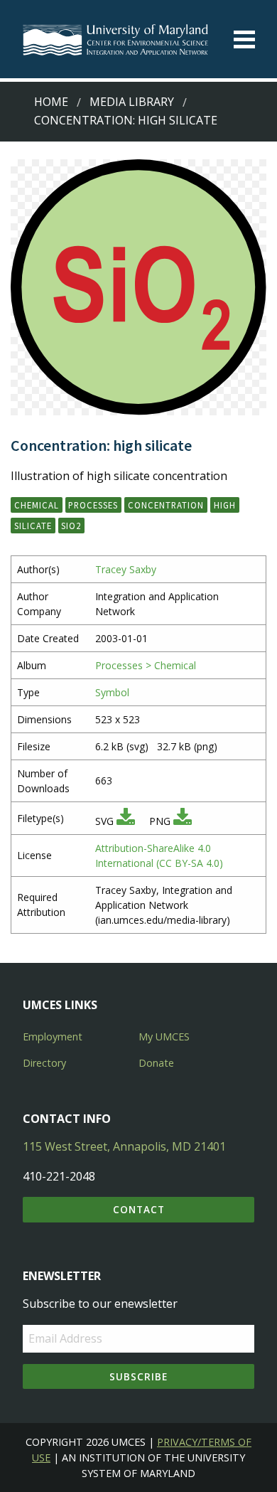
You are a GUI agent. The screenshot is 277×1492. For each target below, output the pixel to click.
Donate (156, 1063)
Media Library (131, 102)
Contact (139, 1209)
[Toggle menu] (244, 39)
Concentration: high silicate (125, 120)
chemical (36, 505)
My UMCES (164, 1036)
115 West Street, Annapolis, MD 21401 (124, 1146)
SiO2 (71, 525)
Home (51, 102)
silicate (33, 525)
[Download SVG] (125, 821)
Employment (52, 1036)
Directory (44, 1063)
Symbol (112, 692)
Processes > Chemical (145, 665)
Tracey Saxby (125, 569)
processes (93, 505)
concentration (166, 505)
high (225, 505)
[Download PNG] (182, 821)
